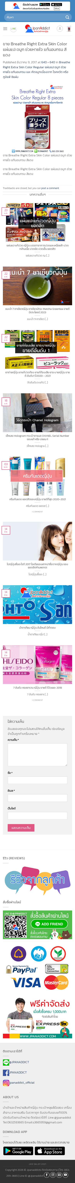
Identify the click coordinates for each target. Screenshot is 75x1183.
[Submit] (67, 17)
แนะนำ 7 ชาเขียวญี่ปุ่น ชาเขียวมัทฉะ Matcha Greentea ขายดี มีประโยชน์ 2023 (37, 310)
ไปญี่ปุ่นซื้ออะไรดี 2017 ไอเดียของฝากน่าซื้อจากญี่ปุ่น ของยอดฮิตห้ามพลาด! (37, 566)
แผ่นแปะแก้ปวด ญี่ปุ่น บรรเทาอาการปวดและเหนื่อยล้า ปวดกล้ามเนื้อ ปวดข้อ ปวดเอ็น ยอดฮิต (38, 247)
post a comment (50, 188)
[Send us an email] (59, 1175)
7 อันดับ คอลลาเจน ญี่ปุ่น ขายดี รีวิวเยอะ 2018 (37, 688)
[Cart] (69, 29)
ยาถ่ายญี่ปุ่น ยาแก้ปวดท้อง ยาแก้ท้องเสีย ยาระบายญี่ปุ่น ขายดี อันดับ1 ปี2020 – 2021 (37, 374)
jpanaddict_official (21, 1082)
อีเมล (11, 791)
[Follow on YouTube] (65, 1175)
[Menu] (5, 28)
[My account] (60, 29)
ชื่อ (10, 773)
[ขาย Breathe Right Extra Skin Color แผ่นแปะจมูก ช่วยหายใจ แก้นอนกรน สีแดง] (37, 118)
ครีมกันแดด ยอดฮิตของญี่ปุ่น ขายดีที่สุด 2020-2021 (37, 499)
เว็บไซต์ (12, 808)
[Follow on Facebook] (47, 1175)
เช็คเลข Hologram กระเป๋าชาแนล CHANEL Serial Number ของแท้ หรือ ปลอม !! (37, 437)
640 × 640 (48, 62)
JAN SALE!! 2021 (37, 1164)
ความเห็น (13, 740)
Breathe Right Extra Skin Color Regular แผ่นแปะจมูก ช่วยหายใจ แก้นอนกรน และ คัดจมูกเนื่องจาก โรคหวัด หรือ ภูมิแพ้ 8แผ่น (36, 69)
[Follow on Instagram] (53, 1175)
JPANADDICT (18, 1072)
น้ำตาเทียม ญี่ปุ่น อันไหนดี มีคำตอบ (37, 628)
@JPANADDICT (19, 1062)
